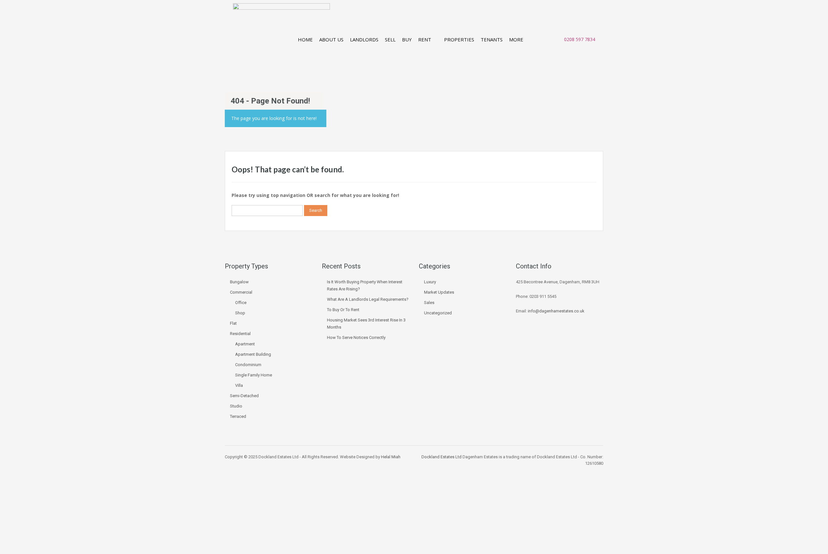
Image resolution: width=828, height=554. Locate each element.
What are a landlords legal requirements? (368, 299)
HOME (305, 39)
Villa (239, 385)
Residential (240, 333)
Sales (429, 302)
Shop (240, 312)
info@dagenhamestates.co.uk (556, 311)
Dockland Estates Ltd (441, 456)
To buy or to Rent (343, 309)
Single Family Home (253, 375)
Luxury (430, 281)
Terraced (238, 416)
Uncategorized (438, 312)
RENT (424, 39)
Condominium (248, 364)
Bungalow (239, 281)
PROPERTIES (459, 39)
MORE (516, 39)
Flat (233, 323)
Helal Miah (390, 456)
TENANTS (492, 39)
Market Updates (439, 292)
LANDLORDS (364, 39)
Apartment (245, 344)
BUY (407, 39)
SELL (390, 39)
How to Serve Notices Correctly (356, 337)
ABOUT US (331, 39)
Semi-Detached (244, 395)
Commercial (241, 292)
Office (240, 302)
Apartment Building (253, 354)
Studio (236, 406)
